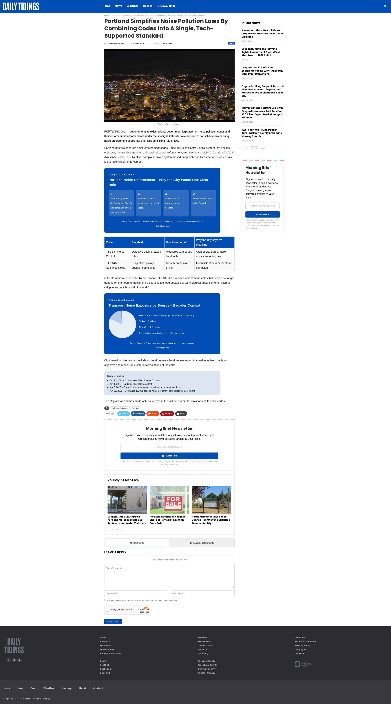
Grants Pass (204, 641)
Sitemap (66, 688)
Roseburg (202, 653)
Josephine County (207, 664)
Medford (202, 649)
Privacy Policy (302, 645)
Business (105, 641)
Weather (133, 6)
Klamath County (206, 668)
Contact (299, 653)
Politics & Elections (110, 653)
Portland (135, 408)
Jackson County (206, 660)
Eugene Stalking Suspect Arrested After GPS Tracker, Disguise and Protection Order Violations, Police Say (262, 91)
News (118, 6)
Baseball (105, 672)
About (82, 688)
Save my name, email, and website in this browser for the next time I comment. (142, 600)
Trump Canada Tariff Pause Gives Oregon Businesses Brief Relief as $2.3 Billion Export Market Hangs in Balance (262, 112)
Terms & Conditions (305, 641)
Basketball (106, 668)
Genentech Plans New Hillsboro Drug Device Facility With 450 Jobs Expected (262, 33)
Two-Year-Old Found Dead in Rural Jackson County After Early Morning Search (261, 133)
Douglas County (206, 672)
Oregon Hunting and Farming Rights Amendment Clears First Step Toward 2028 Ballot (260, 52)
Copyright (300, 649)
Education (105, 645)
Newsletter (167, 6)
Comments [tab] (138, 543)
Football (104, 664)
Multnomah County (119, 408)
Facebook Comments (203, 543)
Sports (147, 6)
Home (106, 6)
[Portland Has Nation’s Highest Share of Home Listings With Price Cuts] (169, 500)
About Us (300, 637)
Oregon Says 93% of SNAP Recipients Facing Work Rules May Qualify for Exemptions (262, 71)
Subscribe (171, 455)
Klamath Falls (205, 645)
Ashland (202, 637)
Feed (33, 688)
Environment (107, 649)
